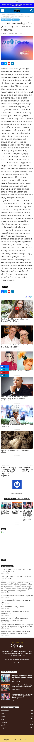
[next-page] (18, 523)
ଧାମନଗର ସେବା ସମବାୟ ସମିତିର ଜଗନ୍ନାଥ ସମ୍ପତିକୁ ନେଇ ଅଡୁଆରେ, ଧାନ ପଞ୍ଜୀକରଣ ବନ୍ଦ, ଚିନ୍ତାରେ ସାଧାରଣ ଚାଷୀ (17, 626)
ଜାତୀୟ (2, 719)
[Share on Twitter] (5, 63)
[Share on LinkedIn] (12, 63)
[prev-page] (16, 523)
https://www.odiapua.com (17, 493)
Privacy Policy (22, 737)
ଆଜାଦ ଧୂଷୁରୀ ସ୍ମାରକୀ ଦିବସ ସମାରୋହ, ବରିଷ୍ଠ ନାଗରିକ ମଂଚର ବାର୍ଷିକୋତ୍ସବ (17, 511)
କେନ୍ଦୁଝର (3, 728)
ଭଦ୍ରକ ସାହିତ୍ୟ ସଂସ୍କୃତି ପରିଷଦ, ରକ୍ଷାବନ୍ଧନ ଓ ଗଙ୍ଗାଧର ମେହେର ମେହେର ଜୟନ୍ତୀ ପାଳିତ (14, 619)
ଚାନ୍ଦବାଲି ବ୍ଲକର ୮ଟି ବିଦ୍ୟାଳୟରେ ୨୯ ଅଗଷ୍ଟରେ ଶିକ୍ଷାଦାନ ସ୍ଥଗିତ (15, 612)
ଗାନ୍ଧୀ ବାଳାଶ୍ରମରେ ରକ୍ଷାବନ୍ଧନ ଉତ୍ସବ (12, 607)
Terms (29, 737)
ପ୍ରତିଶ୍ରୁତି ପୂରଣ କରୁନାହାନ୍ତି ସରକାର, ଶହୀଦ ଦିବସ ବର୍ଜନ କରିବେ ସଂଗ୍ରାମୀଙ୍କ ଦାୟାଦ (5, 512)
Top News (4, 722)
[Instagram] (19, 663)
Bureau (4, 33)
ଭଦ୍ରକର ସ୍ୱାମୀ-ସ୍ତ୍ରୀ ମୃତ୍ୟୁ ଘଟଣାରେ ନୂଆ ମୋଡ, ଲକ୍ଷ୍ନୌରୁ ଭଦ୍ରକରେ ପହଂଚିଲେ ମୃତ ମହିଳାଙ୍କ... (22, 696)
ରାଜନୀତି (3, 725)
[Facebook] (15, 663)
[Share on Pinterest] (9, 63)
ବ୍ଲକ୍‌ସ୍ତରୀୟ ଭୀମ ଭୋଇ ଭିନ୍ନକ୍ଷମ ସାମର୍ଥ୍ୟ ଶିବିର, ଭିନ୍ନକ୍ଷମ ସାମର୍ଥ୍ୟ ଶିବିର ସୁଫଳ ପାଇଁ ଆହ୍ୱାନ (15, 632)
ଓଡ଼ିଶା (2, 713)
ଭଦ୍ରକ (3, 716)
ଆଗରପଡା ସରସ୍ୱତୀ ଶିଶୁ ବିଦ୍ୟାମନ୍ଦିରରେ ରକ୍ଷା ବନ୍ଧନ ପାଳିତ (16, 601)
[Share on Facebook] (2, 63)
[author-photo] (17, 484)
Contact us (13, 737)
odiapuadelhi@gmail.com (20, 659)
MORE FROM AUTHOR (23, 498)
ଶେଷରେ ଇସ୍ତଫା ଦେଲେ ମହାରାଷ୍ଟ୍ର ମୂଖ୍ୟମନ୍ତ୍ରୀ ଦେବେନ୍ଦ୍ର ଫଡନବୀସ (26, 470)
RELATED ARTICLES (10, 498)
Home (3, 15)
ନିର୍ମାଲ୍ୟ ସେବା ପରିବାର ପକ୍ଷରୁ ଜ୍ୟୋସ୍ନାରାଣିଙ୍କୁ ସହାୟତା (17, 595)
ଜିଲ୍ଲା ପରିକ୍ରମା (11, 15)
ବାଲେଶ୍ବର (16, 20)
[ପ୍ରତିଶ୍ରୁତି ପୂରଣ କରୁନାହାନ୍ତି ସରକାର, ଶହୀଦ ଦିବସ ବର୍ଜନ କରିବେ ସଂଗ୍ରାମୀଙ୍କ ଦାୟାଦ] (6, 505)
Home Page (6, 737)
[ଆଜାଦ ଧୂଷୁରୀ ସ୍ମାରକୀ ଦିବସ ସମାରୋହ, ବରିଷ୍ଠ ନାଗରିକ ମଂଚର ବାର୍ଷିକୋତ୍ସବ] (17, 505)
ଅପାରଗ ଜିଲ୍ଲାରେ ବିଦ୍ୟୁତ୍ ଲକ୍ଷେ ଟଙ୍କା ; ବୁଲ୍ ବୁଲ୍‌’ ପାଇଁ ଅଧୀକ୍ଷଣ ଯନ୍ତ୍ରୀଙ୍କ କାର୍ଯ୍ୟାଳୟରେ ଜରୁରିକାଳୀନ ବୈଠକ (8, 472)
